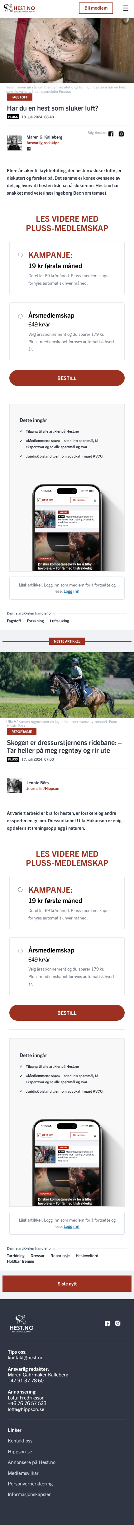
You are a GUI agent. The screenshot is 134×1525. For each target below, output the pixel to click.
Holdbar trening (20, 1261)
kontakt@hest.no (25, 1357)
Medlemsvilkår (23, 1472)
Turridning (16, 1255)
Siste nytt (67, 1283)
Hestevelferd (87, 1255)
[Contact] (28, 149)
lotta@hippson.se (26, 1409)
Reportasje (22, 731)
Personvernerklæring (30, 1483)
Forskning (35, 620)
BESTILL (67, 378)
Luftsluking (59, 620)
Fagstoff (20, 97)
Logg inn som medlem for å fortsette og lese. (67, 588)
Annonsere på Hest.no (31, 1462)
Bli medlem (96, 8)
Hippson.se (20, 1451)
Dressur (38, 1255)
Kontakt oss (20, 1440)
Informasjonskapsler (29, 1494)
